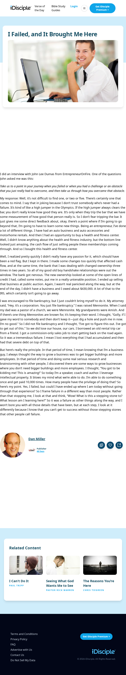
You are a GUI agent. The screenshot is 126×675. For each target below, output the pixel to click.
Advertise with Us (21, 650)
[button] (84, 8)
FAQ (13, 644)
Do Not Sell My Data (22, 660)
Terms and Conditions (24, 634)
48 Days (40, 451)
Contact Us (17, 655)
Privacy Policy (18, 639)
